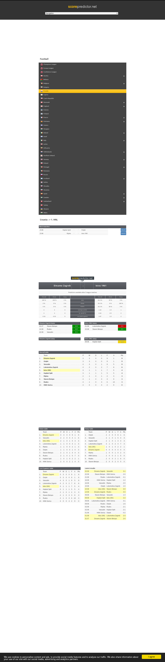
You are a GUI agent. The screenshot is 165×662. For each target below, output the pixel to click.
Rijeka (46, 376)
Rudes (46, 382)
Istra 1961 (101, 285)
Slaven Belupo (49, 379)
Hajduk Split (48, 373)
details (123, 230)
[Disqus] (82, 557)
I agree (151, 657)
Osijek (46, 361)
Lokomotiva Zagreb (51, 367)
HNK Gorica (48, 385)
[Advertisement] (99, 38)
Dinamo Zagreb (62, 285)
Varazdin (47, 364)
